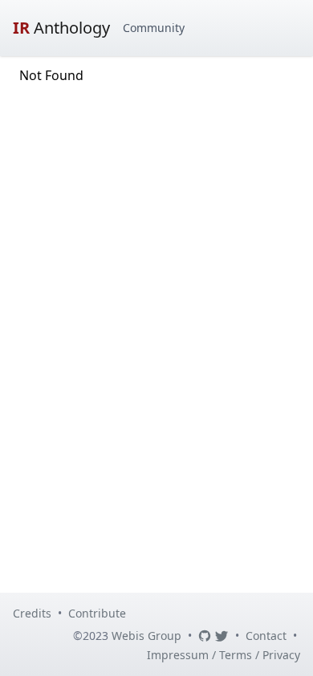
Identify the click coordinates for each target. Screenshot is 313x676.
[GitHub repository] (204, 636)
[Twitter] (221, 636)
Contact (266, 635)
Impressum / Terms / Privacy (223, 654)
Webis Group (146, 635)
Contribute (97, 613)
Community (154, 27)
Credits (32, 613)
